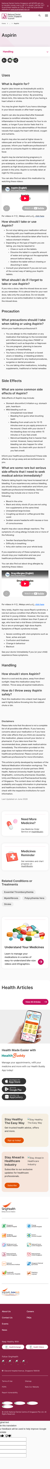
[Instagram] (18, 1362)
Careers (30, 1311)
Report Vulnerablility (10, 1392)
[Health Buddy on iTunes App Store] (14, 1081)
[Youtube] (11, 1362)
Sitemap (28, 1381)
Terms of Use (7, 1381)
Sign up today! (14, 1140)
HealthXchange (15, 1347)
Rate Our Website (32, 1387)
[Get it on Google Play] (14, 1089)
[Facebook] (4, 1362)
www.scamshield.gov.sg (19, 9)
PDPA (4, 1387)
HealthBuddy (37, 831)
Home (4, 23)
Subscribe (12, 1185)
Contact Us (7, 1317)
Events (5, 1324)
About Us (6, 1311)
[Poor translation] (8, 1435)
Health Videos (38, 1347)
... (9, 23)
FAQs (29, 1317)
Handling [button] (8, 51)
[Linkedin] (24, 1362)
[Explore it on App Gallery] (14, 1097)
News (4, 1330)
